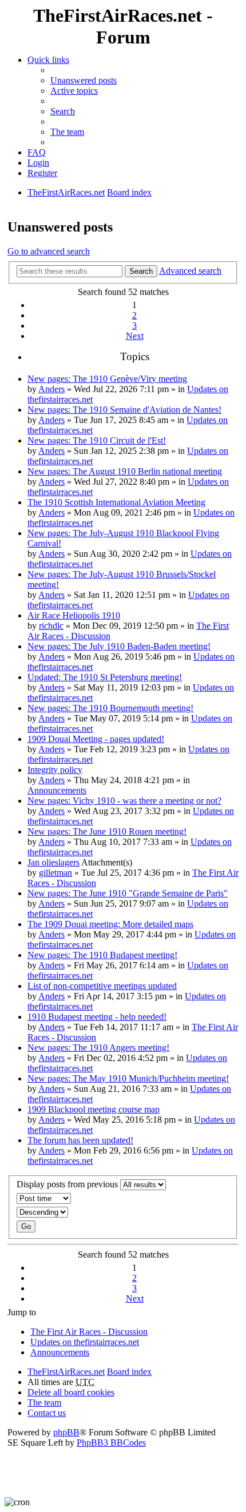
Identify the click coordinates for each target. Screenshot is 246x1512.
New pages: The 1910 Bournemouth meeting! (110, 708)
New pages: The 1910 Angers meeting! (98, 1047)
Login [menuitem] (38, 162)
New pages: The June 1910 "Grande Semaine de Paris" (127, 893)
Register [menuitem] (42, 173)
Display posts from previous (68, 1184)
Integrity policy (54, 770)
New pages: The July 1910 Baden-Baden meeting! (119, 646)
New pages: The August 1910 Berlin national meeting (124, 471)
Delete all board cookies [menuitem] (70, 1392)
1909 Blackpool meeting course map (93, 1109)
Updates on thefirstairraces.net (84, 1342)
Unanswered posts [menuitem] (83, 80)
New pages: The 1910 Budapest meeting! (102, 955)
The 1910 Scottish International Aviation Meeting (116, 502)
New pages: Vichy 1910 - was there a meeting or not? (124, 800)
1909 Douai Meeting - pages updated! (95, 739)
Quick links (48, 60)
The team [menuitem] (67, 132)
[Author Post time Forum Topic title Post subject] (123, 1198)
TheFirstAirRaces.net (66, 1372)
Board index (129, 1372)
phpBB (66, 1432)
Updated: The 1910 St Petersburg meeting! (104, 677)
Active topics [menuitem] (74, 90)
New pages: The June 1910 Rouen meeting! (107, 831)
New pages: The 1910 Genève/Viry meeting (107, 379)
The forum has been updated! (80, 1140)
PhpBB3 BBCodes (111, 1442)
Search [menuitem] (62, 111)
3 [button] (134, 325)
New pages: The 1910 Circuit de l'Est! (96, 440)
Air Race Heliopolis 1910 (73, 615)
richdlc (51, 626)
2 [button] (134, 315)
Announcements (56, 790)
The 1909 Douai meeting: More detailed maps (110, 924)
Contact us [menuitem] (46, 1413)
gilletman (55, 872)
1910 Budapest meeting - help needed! (96, 1017)
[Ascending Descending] (123, 1212)
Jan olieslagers (53, 862)
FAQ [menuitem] (36, 152)
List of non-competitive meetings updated (102, 986)
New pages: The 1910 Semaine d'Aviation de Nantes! (124, 409)
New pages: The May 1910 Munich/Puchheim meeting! (128, 1078)
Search (141, 271)
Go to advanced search (48, 251)
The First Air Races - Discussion (89, 1332)
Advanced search (190, 271)
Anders (51, 389)
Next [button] (135, 336)
